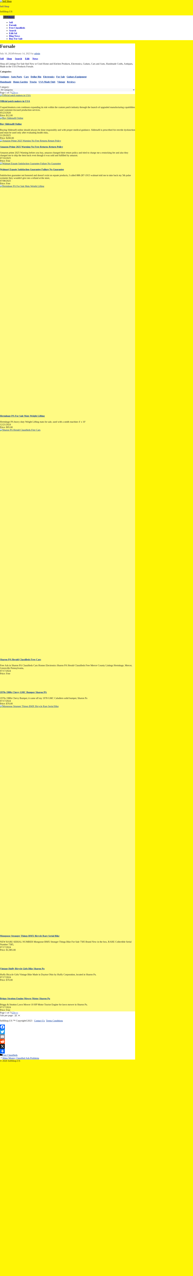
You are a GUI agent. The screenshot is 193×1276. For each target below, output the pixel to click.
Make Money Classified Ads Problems (20, 1058)
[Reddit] (67, 1041)
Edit (27, 58)
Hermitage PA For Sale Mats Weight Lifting (22, 416)
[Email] (67, 1036)
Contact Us (39, 1020)
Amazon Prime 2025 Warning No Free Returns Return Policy (31, 147)
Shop (9, 58)
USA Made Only (47, 82)
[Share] (67, 1051)
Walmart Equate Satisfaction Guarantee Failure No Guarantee (32, 169)
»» (17, 92)
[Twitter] (67, 1031)
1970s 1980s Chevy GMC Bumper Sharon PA (23, 692)
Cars (26, 76)
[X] (67, 1046)
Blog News (14, 36)
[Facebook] (67, 1027)
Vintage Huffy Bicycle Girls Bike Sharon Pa (22, 968)
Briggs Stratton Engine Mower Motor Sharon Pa (25, 998)
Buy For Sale (15, 38)
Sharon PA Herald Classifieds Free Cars (20, 659)
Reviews (71, 82)
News (35, 58)
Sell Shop (4, 6)
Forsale (13, 25)
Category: (4, 87)
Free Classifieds (17, 28)
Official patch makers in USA (15, 101)
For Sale (60, 76)
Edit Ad (13, 33)
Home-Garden (20, 82)
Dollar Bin (36, 76)
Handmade (5, 82)
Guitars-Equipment (77, 76)
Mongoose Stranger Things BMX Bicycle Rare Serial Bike (29, 936)
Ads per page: (6, 1015)
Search (12, 30)
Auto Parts (16, 76)
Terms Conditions (54, 1020)
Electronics (48, 76)
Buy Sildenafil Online (11, 124)
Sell (11, 22)
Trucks (33, 82)
